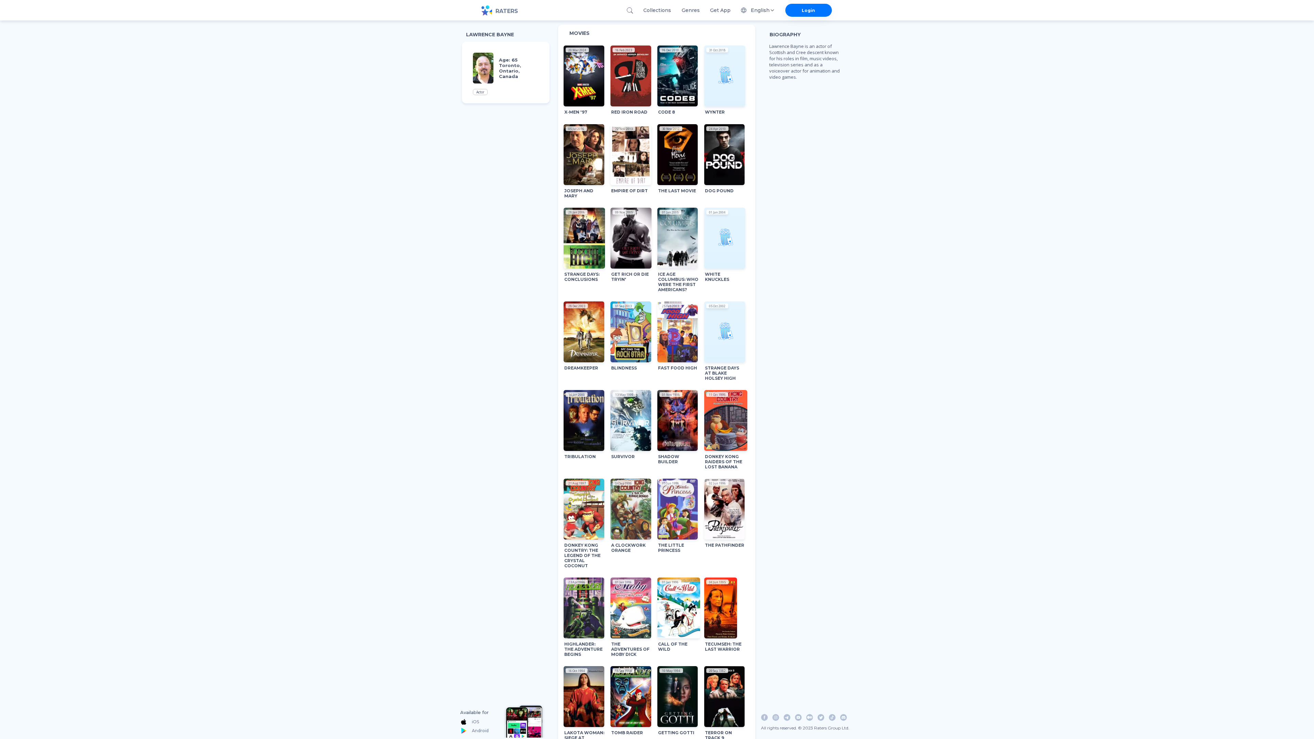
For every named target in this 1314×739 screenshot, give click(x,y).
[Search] (630, 10)
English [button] (760, 10)
